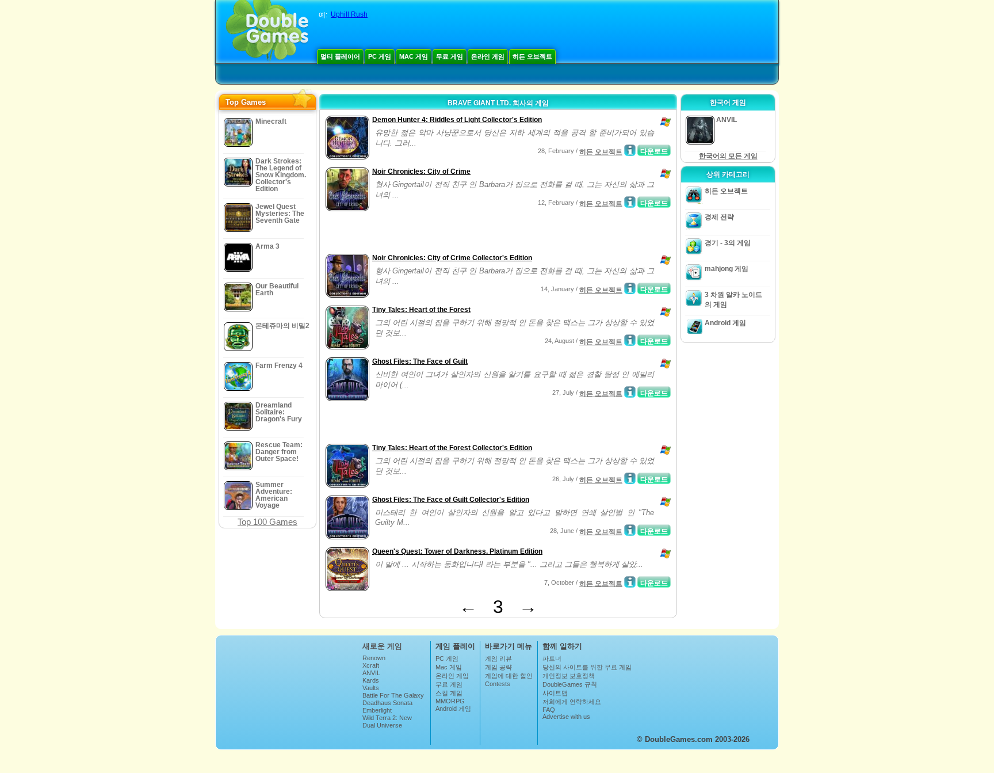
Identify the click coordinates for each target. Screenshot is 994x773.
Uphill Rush (349, 14)
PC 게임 (379, 56)
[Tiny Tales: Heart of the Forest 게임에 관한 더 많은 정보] (630, 340)
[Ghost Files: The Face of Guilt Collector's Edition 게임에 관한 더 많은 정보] (630, 530)
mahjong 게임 (726, 269)
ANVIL (371, 672)
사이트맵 (555, 693)
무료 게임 (449, 56)
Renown (373, 657)
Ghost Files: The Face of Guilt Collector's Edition (450, 500)
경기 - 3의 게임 (728, 243)
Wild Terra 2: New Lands (387, 721)
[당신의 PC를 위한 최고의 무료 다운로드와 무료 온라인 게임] (267, 31)
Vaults (370, 687)
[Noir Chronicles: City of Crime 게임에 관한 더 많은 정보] (630, 202)
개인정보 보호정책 (568, 675)
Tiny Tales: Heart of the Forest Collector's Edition (452, 448)
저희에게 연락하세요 (571, 701)
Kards (370, 680)
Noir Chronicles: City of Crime (421, 171)
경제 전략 (719, 217)
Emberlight (377, 710)
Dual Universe (382, 725)
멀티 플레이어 (340, 56)
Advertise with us (566, 716)
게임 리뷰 (498, 658)
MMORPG (450, 701)
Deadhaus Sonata (387, 702)
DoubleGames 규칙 (569, 684)
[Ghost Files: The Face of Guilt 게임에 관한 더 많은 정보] (630, 392)
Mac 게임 (413, 56)
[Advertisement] (457, 233)
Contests (497, 683)
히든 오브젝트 (532, 56)
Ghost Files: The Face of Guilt (420, 361)
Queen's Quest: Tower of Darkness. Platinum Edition (457, 551)
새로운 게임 (382, 646)
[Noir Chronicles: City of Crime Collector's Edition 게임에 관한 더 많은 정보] (630, 288)
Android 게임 (725, 323)
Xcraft (370, 665)
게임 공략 (498, 667)
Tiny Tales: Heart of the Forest (421, 310)
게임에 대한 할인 (509, 675)
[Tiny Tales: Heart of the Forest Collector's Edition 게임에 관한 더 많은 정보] (630, 478)
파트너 (551, 658)
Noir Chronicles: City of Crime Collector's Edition (452, 258)
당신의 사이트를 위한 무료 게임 (587, 667)
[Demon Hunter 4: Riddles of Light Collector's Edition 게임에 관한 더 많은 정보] (630, 150)
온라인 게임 (487, 56)
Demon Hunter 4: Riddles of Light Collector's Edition (457, 120)
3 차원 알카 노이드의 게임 (733, 300)
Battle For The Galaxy (393, 695)
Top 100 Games (267, 522)
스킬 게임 (448, 693)
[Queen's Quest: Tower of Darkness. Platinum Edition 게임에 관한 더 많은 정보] (630, 582)
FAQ (548, 709)
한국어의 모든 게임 (728, 156)
